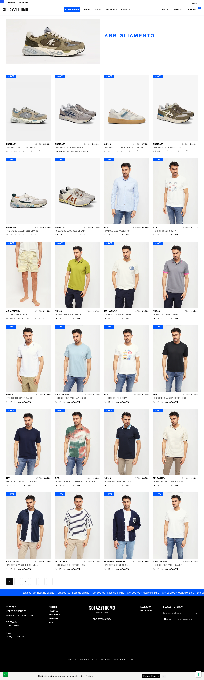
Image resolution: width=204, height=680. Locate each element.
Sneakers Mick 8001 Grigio (69, 147)
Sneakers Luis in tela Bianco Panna (123, 147)
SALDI (98, 9)
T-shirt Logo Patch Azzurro (70, 398)
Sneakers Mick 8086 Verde (167, 147)
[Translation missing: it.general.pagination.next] (49, 581)
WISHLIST (178, 9)
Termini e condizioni (101, 659)
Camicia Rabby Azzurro (117, 231)
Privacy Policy (187, 619)
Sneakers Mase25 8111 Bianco (22, 231)
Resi (51, 622)
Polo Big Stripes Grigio (166, 314)
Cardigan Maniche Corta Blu (22, 565)
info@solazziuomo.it (16, 637)
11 (41, 581)
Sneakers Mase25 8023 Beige (21, 147)
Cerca (164, 9)
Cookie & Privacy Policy (79, 659)
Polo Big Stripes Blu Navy (118, 481)
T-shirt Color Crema (164, 231)
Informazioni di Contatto (123, 659)
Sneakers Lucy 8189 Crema (70, 231)
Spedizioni (54, 615)
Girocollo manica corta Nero (169, 398)
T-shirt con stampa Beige (117, 314)
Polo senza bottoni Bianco (168, 481)
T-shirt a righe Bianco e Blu (70, 565)
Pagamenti (54, 618)
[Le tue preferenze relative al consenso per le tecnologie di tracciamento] (198, 674)
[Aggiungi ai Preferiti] (28, 109)
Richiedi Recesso (151, 676)
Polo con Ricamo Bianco (19, 398)
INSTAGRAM (24, 2)
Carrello (193, 9)
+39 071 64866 (13, 626)
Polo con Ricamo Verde (68, 314)
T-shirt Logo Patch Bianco (167, 565)
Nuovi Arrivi (72, 9)
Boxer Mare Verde (16, 314)
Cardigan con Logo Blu (117, 565)
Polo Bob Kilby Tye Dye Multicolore (75, 481)
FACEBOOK (11, 2)
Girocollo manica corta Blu (22, 481)
